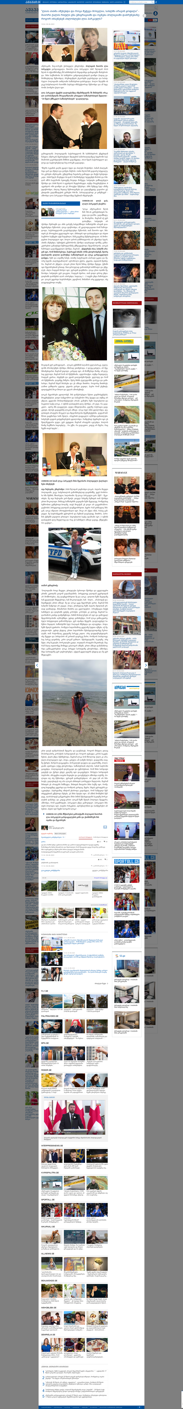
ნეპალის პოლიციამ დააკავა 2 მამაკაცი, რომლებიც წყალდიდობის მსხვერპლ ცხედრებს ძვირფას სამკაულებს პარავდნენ (127, 675)
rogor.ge (46, 1070)
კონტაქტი (85, 1407)
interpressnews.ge (52, 1146)
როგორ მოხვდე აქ (100, 878)
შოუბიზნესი (97, 2)
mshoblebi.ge (48, 1308)
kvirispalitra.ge (50, 1173)
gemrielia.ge (48, 1335)
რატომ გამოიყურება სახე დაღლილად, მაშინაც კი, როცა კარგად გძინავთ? (124, 332)
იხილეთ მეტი (100, 983)
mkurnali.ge (48, 1227)
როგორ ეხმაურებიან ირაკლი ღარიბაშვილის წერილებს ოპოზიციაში (124, 785)
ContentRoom (103, 905)
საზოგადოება (62, 2)
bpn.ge (45, 1043)
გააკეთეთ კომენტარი (50, 870)
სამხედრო (88, 2)
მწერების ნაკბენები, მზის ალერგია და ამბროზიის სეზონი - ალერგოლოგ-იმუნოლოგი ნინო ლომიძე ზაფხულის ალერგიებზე (49, 922)
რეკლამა (67, 1407)
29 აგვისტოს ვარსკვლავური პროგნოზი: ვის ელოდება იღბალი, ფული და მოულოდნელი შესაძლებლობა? (127, 224)
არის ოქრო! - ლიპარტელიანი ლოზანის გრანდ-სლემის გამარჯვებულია (124, 942)
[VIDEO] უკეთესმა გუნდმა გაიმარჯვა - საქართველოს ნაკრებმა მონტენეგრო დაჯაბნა (125, 887)
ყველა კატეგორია (116, 2)
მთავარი (46, 2)
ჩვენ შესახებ (58, 1407)
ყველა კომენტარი (100, 870)
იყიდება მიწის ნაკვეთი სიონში (47, 894)
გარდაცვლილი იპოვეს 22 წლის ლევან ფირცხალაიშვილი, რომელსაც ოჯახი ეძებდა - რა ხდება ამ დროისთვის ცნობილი (74, 1377)
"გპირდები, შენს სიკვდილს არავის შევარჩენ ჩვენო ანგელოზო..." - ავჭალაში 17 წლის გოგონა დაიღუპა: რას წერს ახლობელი (75, 1372)
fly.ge (44, 991)
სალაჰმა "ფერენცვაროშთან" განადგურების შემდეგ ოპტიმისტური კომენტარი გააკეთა (126, 914)
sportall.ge (48, 1200)
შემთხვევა (105, 2)
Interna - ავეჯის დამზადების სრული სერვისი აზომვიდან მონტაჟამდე (82, 922)
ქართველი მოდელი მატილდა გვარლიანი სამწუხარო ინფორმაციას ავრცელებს (125, 560)
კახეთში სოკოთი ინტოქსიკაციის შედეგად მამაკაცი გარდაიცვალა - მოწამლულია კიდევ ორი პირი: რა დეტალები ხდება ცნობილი (83, 941)
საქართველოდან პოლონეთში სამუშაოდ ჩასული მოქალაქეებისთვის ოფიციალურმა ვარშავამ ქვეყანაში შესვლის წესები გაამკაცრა (126, 814)
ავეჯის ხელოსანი (81, 893)
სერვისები (75, 1407)
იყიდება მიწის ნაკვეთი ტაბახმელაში (97, 895)
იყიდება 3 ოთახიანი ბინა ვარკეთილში (65, 894)
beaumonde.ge (49, 1281)
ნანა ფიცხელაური (56, 828)
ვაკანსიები (93, 1407)
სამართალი (72, 2)
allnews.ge (47, 1254)
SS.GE (44, 878)
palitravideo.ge (49, 1016)
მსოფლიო (80, 2)
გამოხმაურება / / (100, 855)
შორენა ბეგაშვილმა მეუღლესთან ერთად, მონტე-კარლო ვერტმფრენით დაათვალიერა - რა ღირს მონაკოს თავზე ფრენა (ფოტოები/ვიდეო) (85, 972)
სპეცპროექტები (46, 1407)
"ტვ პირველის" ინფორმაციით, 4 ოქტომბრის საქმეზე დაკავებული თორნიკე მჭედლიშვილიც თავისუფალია (84, 956)
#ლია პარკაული (60, 833)
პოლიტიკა (53, 2)
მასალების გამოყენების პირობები (111, 1407)
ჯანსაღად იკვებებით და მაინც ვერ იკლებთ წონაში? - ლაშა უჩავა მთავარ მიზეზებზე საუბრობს (100, 922)
